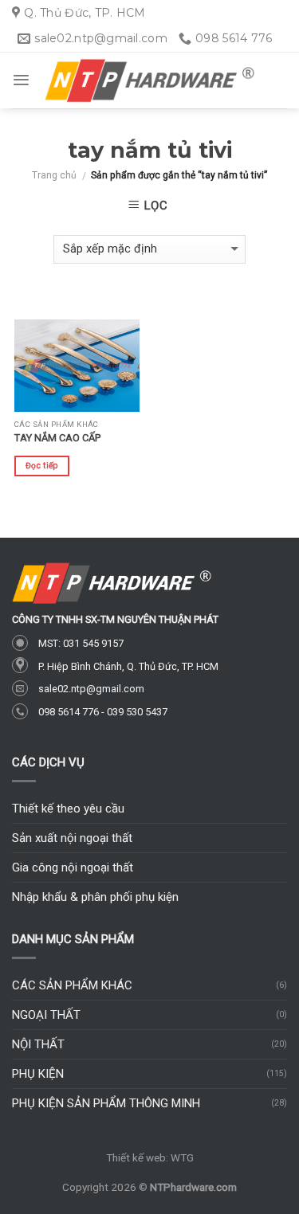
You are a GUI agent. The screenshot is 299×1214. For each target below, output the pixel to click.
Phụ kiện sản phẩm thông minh (106, 1103)
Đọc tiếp (41, 465)
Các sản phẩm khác (72, 985)
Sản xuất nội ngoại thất (72, 838)
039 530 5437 (137, 712)
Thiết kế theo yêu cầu (68, 808)
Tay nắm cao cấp (57, 438)
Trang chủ (54, 175)
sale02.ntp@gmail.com (91, 689)
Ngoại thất (46, 1015)
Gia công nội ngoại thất (72, 867)
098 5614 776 (68, 712)
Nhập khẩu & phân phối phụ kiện (95, 897)
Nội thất (38, 1044)
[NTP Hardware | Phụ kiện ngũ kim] (150, 80)
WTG (182, 1157)
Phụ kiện (38, 1074)
